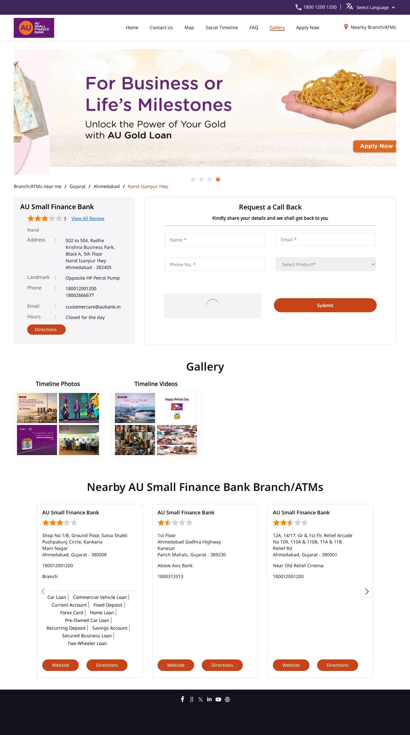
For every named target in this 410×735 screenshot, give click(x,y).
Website (60, 665)
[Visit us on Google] (191, 698)
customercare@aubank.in (93, 307)
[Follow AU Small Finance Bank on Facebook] (182, 698)
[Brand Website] (227, 698)
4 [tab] (217, 179)
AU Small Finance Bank (70, 512)
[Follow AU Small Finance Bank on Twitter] (200, 698)
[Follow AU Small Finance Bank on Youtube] (218, 698)
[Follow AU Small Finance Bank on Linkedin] (209, 698)
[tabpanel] (205, 108)
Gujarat (78, 186)
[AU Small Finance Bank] (34, 28)
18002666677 (80, 295)
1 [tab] (192, 179)
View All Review (87, 218)
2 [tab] (200, 179)
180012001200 (81, 288)
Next (367, 591)
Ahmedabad (107, 186)
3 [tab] (209, 179)
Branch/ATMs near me (38, 186)
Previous (43, 591)
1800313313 (170, 576)
